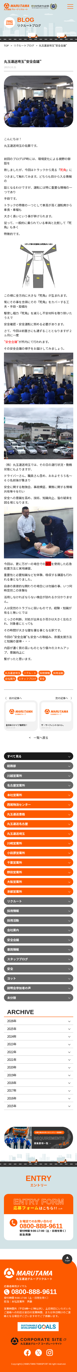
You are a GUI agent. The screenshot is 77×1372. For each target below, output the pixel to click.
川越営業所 (14, 775)
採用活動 (58, 673)
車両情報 (13, 949)
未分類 (11, 997)
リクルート (29, 673)
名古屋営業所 (16, 785)
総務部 (11, 766)
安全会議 (13, 940)
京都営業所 (14, 891)
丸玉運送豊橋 (16, 814)
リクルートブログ (24, 45)
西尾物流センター (19, 804)
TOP (6, 45)
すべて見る (14, 756)
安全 (42, 679)
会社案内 (10, 679)
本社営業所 (14, 795)
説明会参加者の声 (19, 988)
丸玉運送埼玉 (12, 673)
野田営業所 (14, 872)
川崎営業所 (14, 843)
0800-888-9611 (34, 1292)
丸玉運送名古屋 (17, 823)
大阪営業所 (14, 881)
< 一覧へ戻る (38, 737)
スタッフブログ (27, 679)
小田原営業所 (16, 853)
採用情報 (44, 673)
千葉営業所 (14, 862)
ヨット (11, 978)
